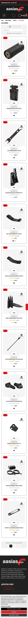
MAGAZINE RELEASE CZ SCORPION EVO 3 (14, 192)
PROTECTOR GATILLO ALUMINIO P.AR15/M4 (14, 276)
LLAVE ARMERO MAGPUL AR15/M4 (14, 150)
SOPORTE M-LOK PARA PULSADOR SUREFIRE (14, 527)
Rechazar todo (14, 615)
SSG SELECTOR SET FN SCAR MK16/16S (14, 401)
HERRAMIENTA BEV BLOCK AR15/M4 (14, 108)
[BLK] (13, 73)
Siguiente (18, 546)
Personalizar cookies (14, 609)
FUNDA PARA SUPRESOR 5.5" (14, 66)
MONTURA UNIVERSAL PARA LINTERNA (14, 485)
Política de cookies (6, 606)
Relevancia (14, 30)
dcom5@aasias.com (5, 2)
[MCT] (14, 73)
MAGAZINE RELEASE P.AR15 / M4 (14, 443)
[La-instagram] (23, 3)
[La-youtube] (20, 3)
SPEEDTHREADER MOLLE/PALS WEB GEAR (14, 359)
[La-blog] (26, 3)
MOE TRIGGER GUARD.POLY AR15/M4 (14, 233)
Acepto (14, 612)
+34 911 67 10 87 (13, 2)
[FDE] (14, 240)
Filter (26, 306)
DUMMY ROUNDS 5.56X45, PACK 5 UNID (14, 318)
